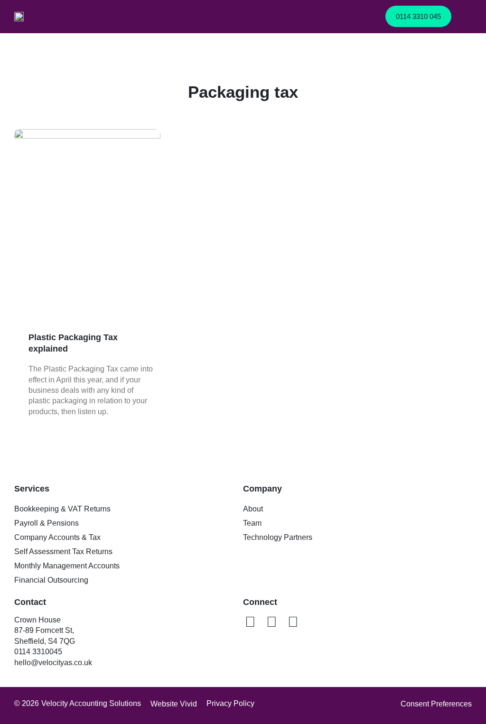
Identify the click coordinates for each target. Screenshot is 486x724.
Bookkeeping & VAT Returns (62, 509)
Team (252, 523)
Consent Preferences (436, 704)
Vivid (188, 704)
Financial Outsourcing (51, 580)
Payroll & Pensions (46, 523)
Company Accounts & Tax (57, 537)
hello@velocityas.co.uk (53, 663)
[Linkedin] (250, 622)
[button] (465, 16)
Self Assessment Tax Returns (63, 552)
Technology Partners (277, 537)
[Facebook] (271, 622)
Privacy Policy (230, 703)
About (253, 509)
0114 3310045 (39, 652)
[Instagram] (293, 622)
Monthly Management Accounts (67, 566)
